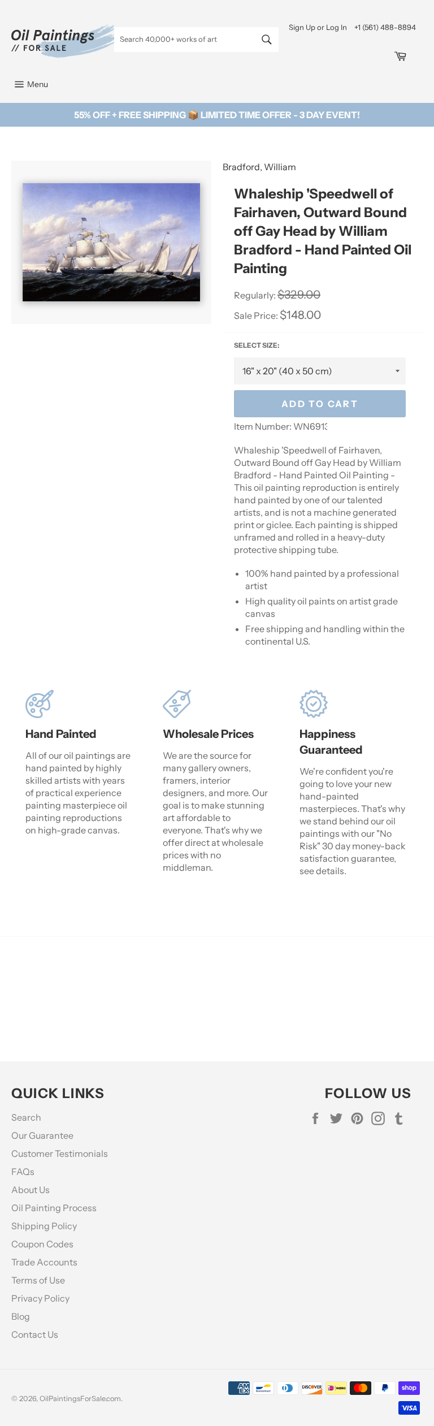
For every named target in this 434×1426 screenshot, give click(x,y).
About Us (30, 1189)
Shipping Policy (44, 1225)
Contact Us (34, 1334)
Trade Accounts (44, 1262)
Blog (20, 1316)
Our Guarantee (42, 1135)
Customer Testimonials (59, 1153)
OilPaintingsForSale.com (80, 1398)
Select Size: (256, 345)
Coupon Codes (42, 1244)
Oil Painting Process (54, 1207)
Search (26, 1117)
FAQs (22, 1171)
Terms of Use (38, 1280)
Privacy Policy (40, 1298)
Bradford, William (259, 166)
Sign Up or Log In (318, 27)
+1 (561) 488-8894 (385, 27)
